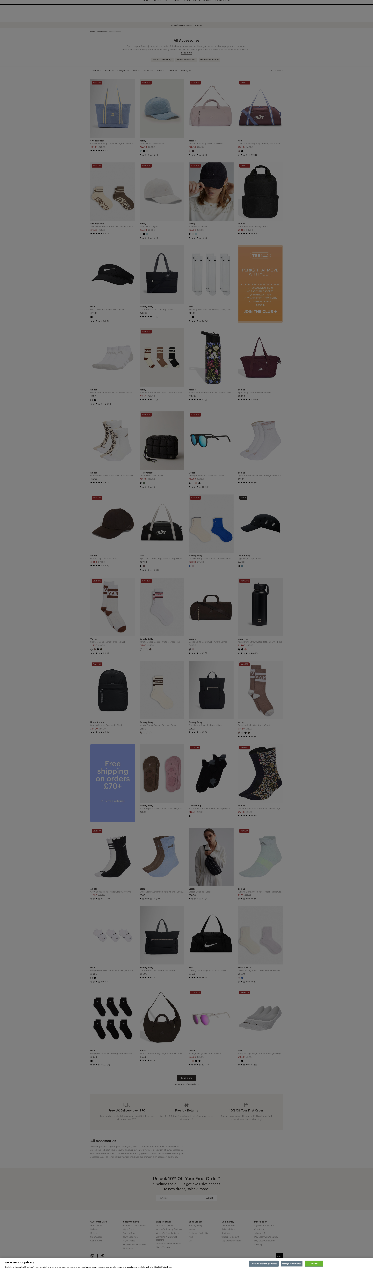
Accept (314, 1263)
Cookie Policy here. (163, 1267)
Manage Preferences (291, 1263)
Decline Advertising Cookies (264, 1263)
